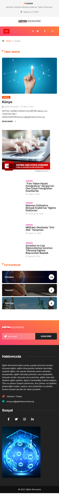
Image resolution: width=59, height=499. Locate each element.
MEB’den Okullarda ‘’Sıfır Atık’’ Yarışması (40, 228)
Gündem (29, 181)
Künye (6, 97)
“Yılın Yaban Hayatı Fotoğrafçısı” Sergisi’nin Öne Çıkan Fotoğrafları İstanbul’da (40, 187)
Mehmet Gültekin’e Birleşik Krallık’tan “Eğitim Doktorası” (29, 7)
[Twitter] (38, 31)
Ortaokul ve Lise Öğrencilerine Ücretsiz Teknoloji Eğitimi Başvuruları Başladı (39, 249)
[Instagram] (33, 31)
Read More (7, 121)
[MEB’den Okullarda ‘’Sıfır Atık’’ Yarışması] (12, 229)
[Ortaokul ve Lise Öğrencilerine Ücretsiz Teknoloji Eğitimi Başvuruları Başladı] (12, 249)
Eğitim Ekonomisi (11, 107)
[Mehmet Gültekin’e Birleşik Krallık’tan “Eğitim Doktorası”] (12, 208)
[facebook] (44, 31)
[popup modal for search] (52, 31)
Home (8, 41)
